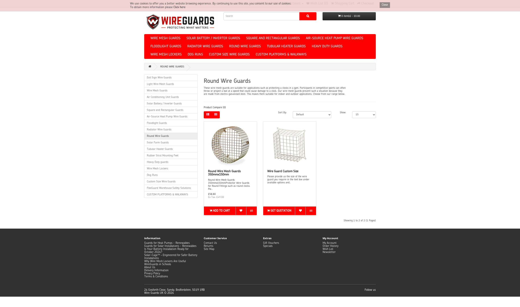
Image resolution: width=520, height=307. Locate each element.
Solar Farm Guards (158, 142)
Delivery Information (156, 270)
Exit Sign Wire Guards (159, 77)
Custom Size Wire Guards (229, 54)
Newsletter (329, 252)
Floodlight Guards (166, 46)
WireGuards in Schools (157, 264)
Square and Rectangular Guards (273, 38)
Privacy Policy (152, 273)
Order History (330, 246)
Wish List (328, 249)
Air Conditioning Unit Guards (163, 97)
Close (385, 4)
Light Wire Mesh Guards (160, 84)
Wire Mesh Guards (165, 38)
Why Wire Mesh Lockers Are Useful (165, 261)
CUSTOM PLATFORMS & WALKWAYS (281, 54)
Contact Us (210, 243)
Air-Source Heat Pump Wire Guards (334, 38)
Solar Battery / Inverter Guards (213, 38)
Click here (179, 7)
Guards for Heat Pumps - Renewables (167, 243)
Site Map (209, 249)
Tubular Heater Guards (286, 46)
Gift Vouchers (271, 243)
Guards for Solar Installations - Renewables (170, 246)
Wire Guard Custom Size (282, 171)
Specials (268, 246)
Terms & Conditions (156, 276)
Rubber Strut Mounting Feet (162, 155)
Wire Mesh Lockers (166, 54)
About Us (149, 267)
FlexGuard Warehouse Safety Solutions (169, 188)
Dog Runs (195, 54)
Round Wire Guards (245, 46)
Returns (208, 246)
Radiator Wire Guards (205, 46)
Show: (343, 112)
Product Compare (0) (215, 107)
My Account (330, 243)
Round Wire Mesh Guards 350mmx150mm (224, 173)
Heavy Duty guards (327, 46)
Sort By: (282, 112)
